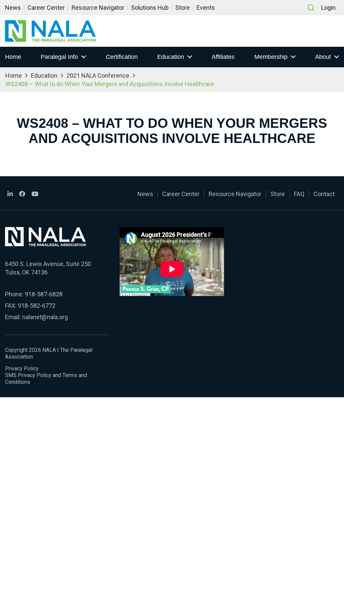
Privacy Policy (22, 368)
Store (182, 7)
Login (328, 7)
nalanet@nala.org (45, 317)
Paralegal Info (59, 56)
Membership (271, 56)
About (323, 56)
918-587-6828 (43, 294)
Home (13, 56)
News (13, 7)
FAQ (299, 193)
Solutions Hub (150, 7)
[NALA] (50, 31)
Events (206, 7)
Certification (122, 56)
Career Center (46, 7)
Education (170, 56)
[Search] (311, 7)
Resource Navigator (98, 7)
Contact (324, 193)
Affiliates (223, 56)
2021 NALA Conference (98, 75)
